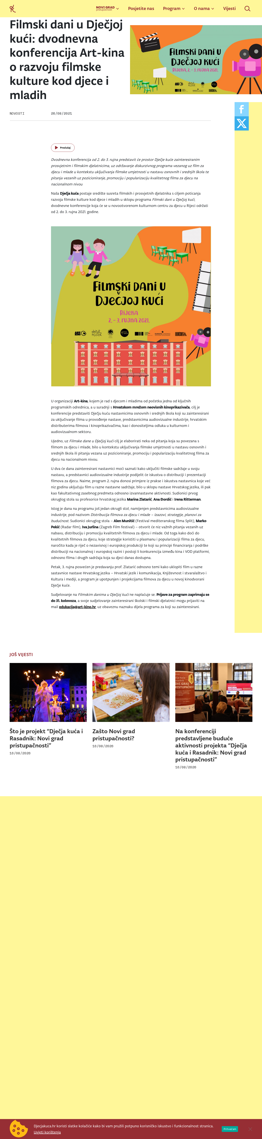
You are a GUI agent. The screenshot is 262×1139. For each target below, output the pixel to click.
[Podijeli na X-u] (242, 123)
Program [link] (171, 8)
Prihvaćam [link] (230, 1129)
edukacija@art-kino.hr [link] (77, 606)
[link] (13, 8)
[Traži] (247, 8)
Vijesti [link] (229, 8)
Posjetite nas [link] (141, 8)
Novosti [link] (17, 113)
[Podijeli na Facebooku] (242, 109)
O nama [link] (202, 8)
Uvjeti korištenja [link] (47, 1132)
